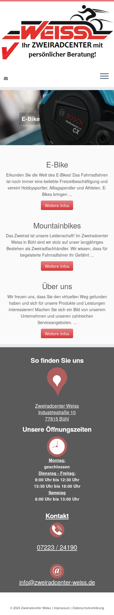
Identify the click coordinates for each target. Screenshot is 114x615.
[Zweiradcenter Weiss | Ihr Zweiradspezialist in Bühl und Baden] (57, 34)
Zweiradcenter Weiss (36, 607)
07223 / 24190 (57, 546)
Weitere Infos (57, 205)
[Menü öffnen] (104, 76)
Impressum (62, 607)
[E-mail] (7, 78)
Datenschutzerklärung (88, 607)
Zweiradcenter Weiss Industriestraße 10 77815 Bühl (57, 412)
